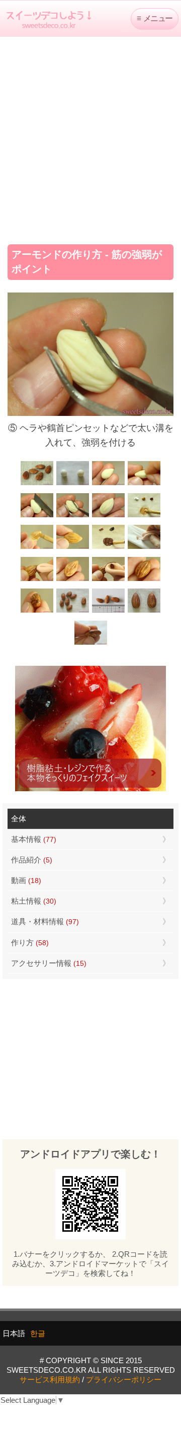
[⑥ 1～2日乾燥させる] (108, 516)
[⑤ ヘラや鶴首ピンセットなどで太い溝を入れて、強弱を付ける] (72, 516)
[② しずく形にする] (108, 484)
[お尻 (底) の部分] (90, 643)
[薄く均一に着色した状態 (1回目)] (72, 579)
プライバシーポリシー (123, 1379)
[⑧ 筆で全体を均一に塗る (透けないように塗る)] (37, 547)
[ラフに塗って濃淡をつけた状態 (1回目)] (144, 579)
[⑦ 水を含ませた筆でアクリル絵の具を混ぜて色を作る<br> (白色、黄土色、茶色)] (144, 516)
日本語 (14, 1333)
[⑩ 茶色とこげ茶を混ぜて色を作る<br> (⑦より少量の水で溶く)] (108, 547)
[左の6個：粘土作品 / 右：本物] (72, 611)
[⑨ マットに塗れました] (72, 547)
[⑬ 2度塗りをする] (108, 579)
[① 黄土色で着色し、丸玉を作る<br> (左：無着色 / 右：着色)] (72, 484)
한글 (37, 1333)
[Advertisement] (90, 137)
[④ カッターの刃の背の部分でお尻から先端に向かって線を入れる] (37, 516)
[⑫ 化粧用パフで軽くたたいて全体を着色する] (37, 579)
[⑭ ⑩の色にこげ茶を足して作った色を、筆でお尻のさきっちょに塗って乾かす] (37, 611)
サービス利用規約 (50, 1379)
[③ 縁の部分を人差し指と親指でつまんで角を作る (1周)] (144, 484)
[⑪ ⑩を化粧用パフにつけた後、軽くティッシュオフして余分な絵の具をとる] (144, 547)
